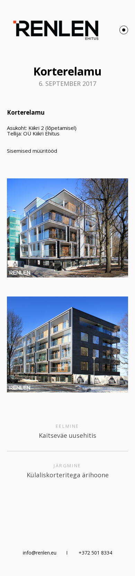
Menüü (123, 30)
